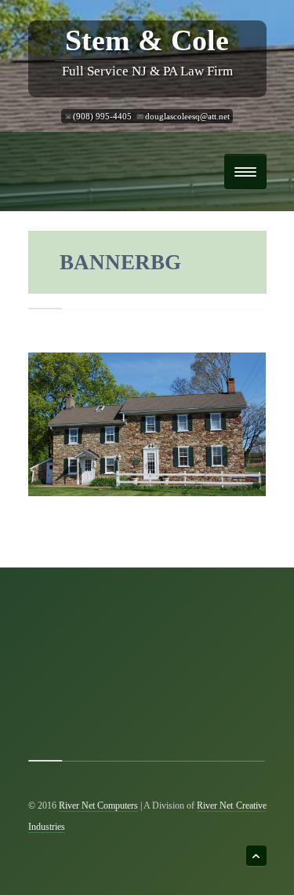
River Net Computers (98, 806)
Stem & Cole (147, 40)
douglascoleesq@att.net (187, 116)
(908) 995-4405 (102, 116)
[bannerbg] (147, 423)
